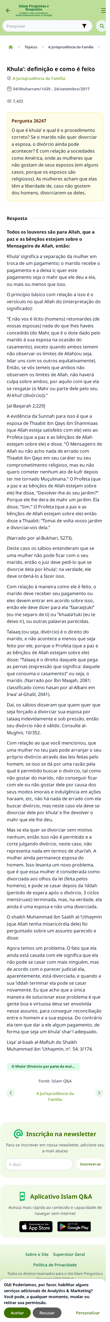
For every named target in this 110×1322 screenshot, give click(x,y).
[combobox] (43, 26)
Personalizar (88, 1312)
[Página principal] (11, 47)
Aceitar (17, 1312)
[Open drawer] (104, 10)
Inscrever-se (90, 1164)
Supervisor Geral (69, 1254)
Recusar (47, 1312)
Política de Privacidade (55, 1264)
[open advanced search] (84, 26)
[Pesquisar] (102, 26)
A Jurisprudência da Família (39, 78)
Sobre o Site (37, 1254)
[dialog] (53, 1300)
